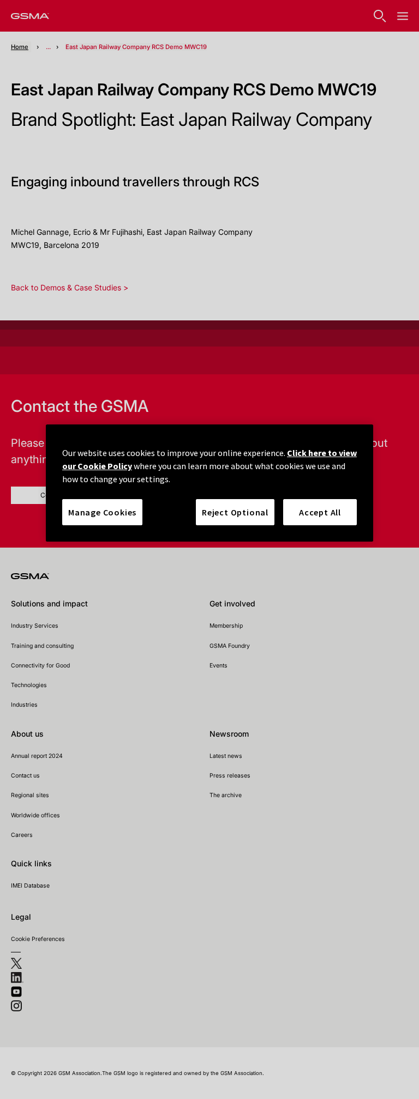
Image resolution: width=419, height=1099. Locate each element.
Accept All (320, 512)
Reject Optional (235, 512)
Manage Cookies (102, 512)
